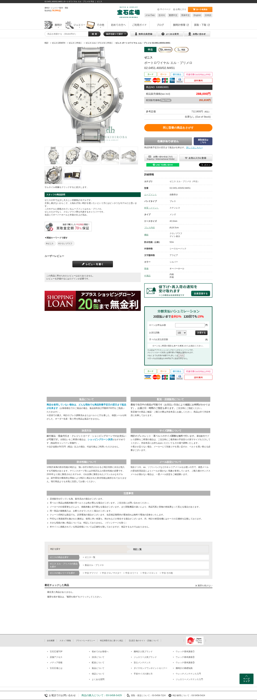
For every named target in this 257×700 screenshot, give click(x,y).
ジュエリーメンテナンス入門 (189, 679)
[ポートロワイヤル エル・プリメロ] (53, 155)
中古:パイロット (150, 573)
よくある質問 (98, 679)
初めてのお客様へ (100, 651)
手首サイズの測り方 (143, 674)
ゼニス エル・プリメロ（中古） (184, 181)
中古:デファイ (91, 573)
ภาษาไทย (150, 15)
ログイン (73, 278)
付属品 (147, 276)
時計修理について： (182, 695)
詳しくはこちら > (194, 147)
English (197, 15)
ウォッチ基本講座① (185, 651)
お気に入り (181, 9)
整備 (146, 268)
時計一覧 (137, 549)
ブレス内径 (149, 227)
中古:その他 (167, 573)
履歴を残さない (205, 585)
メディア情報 (56, 662)
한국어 (162, 15)
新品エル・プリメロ (94, 565)
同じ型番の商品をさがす (178, 127)
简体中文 (185, 15)
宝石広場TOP (56, 651)
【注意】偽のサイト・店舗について (143, 640)
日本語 (208, 15)
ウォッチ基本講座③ (185, 662)
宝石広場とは (56, 668)
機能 (146, 235)
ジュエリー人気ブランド (145, 657)
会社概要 (51, 640)
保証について (98, 674)
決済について (98, 657)
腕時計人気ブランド (143, 651)
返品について (98, 668)
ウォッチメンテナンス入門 (188, 674)
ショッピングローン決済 (100, 439)
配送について (98, 662)
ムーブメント (150, 194)
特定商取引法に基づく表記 (111, 640)
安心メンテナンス (142, 662)
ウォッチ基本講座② (185, 657)
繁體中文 (173, 15)
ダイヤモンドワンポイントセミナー (150, 668)
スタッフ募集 (65, 640)
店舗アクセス (56, 657)
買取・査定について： (141, 695)
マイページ (165, 9)
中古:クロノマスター (111, 573)
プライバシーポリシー (85, 640)
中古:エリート (131, 573)
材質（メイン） (151, 208)
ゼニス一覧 (90, 557)
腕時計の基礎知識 (184, 668)
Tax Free (165, 100)
